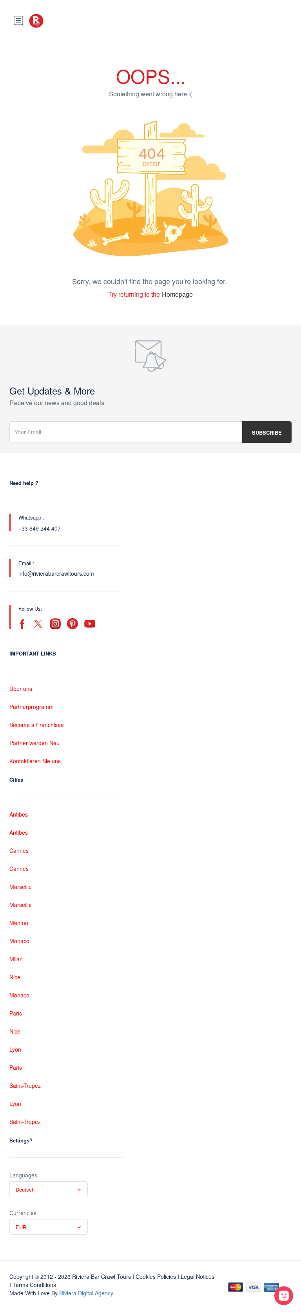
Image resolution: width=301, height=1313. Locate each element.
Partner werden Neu (34, 743)
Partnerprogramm (31, 707)
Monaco (19, 941)
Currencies (22, 1213)
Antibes (18, 814)
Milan (16, 959)
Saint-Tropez (25, 1085)
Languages (23, 1175)
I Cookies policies (154, 1276)
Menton (18, 923)
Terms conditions (34, 1285)
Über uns (20, 688)
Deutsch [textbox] (25, 1189)
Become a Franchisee (36, 725)
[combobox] (48, 1189)
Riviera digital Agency (86, 1293)
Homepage (177, 294)
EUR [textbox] (21, 1227)
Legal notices (197, 1276)
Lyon (15, 1049)
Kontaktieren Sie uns (35, 761)
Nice (14, 977)
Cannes (19, 850)
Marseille (20, 887)
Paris (15, 1013)
